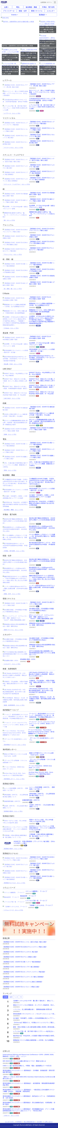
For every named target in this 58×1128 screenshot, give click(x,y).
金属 (5, 7)
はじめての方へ (10, 1122)
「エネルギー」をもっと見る (11, 664)
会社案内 (39, 1122)
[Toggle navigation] (55, 2)
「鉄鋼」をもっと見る (9, 434)
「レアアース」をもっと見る (11, 113)
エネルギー (51, 11)
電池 (17, 7)
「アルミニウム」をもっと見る (12, 254)
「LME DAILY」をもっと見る (11, 398)
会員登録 (43, 2)
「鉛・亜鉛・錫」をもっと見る (12, 289)
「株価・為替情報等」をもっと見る (13, 705)
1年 (21, 997)
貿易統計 (42, 15)
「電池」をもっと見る (9, 470)
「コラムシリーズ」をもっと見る (13, 910)
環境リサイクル (37, 11)
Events (14, 15)
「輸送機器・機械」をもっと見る (13, 510)
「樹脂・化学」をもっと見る (11, 594)
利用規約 (19, 1122)
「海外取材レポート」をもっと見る (13, 779)
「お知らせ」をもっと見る (11, 1115)
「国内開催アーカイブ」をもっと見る (14, 745)
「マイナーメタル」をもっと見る (13, 147)
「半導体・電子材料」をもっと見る (13, 551)
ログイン (49, 2)
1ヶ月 (16, 997)
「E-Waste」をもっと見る (11, 328)
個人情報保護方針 (29, 1122)
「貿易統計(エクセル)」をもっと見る (14, 883)
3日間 (5, 997)
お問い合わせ (48, 1122)
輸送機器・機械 (31, 7)
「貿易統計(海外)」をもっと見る (13, 849)
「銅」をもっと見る (9, 220)
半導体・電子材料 (48, 7)
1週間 (11, 997)
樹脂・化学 (23, 11)
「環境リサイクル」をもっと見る (13, 630)
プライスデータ (9, 11)
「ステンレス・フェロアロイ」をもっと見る (16, 184)
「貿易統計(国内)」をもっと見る (13, 811)
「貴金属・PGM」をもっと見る (12, 364)
